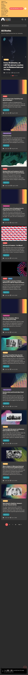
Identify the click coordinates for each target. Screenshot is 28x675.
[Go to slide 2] (12, 75)
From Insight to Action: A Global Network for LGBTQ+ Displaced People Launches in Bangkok (14, 282)
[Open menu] (25, 19)
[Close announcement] (25, 8)
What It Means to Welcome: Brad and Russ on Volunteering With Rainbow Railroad (13, 468)
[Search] (22, 19)
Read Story (6, 110)
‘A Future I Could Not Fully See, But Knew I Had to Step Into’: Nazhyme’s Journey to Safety (13, 356)
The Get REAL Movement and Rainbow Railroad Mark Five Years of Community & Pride (13, 431)
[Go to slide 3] (14, 75)
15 (15, 524)
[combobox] (14, 25)
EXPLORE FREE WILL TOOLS (16, 8)
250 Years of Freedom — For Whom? (13, 245)
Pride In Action (7, 135)
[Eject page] (25, 668)
